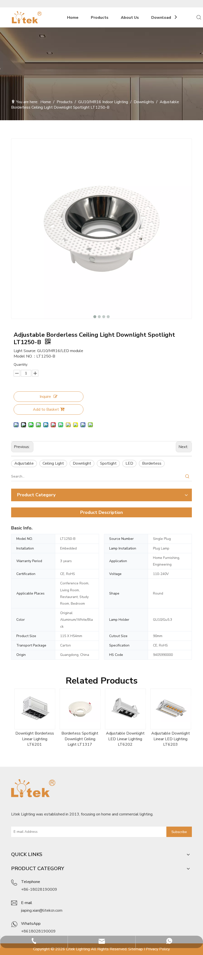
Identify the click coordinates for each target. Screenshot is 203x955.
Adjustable (24, 463)
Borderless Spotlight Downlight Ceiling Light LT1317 (79, 739)
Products (99, 17)
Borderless (151, 463)
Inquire (45, 396)
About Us (130, 17)
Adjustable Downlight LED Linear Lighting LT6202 (124, 739)
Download (161, 17)
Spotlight (108, 463)
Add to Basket (46, 409)
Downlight (82, 463)
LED (129, 463)
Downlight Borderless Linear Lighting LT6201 (34, 739)
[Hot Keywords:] (187, 476)
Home (72, 17)
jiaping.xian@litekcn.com (41, 910)
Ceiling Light (53, 463)
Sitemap (135, 949)
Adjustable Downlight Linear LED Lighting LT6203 (170, 739)
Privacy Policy (158, 949)
